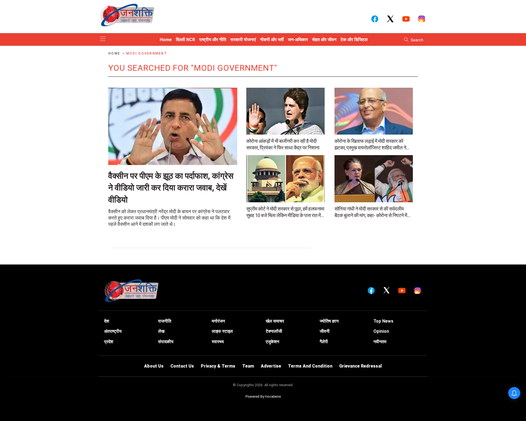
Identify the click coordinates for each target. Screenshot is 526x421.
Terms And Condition (310, 366)
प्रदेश (108, 341)
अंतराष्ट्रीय (113, 331)
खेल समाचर (275, 321)
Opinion (381, 331)
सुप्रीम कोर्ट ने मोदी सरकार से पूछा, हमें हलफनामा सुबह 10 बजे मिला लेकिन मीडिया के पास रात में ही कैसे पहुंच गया (285, 212)
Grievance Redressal (360, 366)
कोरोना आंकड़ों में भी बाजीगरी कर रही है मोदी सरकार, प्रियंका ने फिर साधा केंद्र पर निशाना (282, 144)
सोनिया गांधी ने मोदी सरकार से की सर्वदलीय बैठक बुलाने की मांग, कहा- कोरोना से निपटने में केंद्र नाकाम (371, 212)
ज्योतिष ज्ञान (329, 321)
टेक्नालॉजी (274, 331)
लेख (161, 331)
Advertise (271, 366)
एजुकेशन (272, 341)
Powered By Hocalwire (263, 396)
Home (115, 53)
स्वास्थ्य (218, 341)
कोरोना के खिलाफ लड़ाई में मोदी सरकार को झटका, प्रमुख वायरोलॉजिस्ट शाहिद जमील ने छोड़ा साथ (370, 144)
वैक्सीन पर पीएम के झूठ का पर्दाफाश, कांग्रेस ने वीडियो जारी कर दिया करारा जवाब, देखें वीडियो (170, 187)
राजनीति (164, 321)
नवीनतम (379, 341)
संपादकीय (165, 341)
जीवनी (325, 331)
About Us (154, 366)
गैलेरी (324, 341)
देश (106, 321)
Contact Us (182, 366)
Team (248, 366)
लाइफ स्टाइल (222, 331)
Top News (383, 321)
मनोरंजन (218, 321)
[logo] (127, 15)
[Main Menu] (102, 39)
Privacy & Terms (218, 366)
